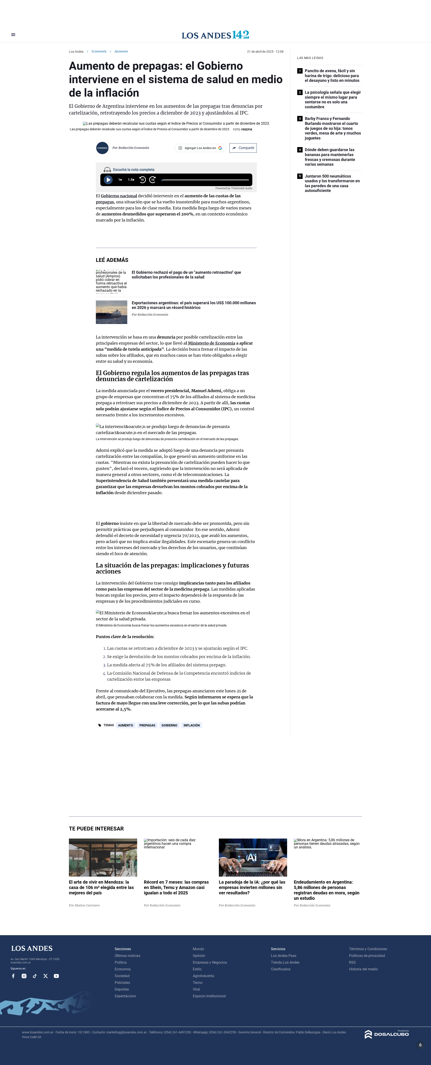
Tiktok (34, 976)
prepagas (105, 201)
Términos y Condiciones (368, 949)
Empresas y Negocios (210, 962)
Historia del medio (363, 969)
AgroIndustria (203, 976)
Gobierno (169, 725)
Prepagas (147, 725)
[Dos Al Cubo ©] (387, 1037)
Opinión (199, 956)
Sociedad (122, 976)
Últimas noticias (127, 956)
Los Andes (76, 51)
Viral (196, 989)
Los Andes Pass (283, 956)
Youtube (56, 976)
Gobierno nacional (119, 195)
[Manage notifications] (420, 1045)
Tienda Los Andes (285, 962)
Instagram (24, 976)
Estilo (197, 969)
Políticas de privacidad (367, 956)
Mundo (198, 949)
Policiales (122, 982)
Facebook (13, 976)
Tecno (197, 982)
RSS (352, 962)
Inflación (192, 725)
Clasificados (280, 969)
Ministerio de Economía (211, 343)
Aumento (125, 725)
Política (121, 962)
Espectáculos (125, 996)
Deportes (122, 989)
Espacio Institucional (209, 996)
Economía (99, 51)
